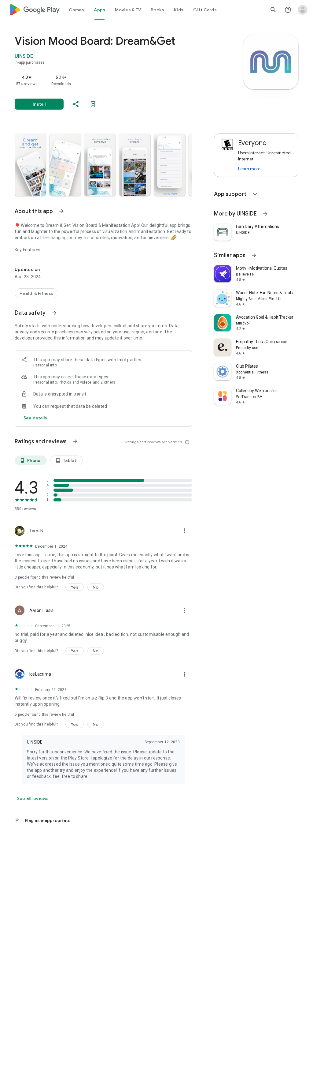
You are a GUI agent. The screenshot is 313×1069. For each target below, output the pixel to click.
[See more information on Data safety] (54, 313)
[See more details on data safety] (35, 418)
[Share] (75, 104)
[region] (112, 80)
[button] (30, 164)
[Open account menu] (302, 9)
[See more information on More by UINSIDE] (265, 213)
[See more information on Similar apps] (254, 255)
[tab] (76, 10)
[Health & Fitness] (36, 293)
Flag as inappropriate (43, 820)
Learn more (249, 168)
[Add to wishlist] (93, 104)
